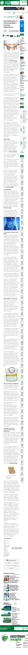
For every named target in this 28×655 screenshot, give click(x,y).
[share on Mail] (8, 36)
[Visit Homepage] (6, 5)
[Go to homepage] (13, 641)
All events (22, 152)
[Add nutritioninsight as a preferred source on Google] (14, 31)
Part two (11, 533)
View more (15, 574)
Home (5, 12)
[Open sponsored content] (14, 9)
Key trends (23, 13)
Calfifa (15, 273)
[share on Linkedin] (3, 36)
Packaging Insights (19, 645)
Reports (19, 12)
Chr (7, 273)
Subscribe (26, 628)
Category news (14, 13)
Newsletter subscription (24, 1)
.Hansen (9, 273)
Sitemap (25, 645)
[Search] (17, 3)
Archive (25, 647)
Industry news (9, 13)
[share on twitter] (6, 36)
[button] (7, 563)
